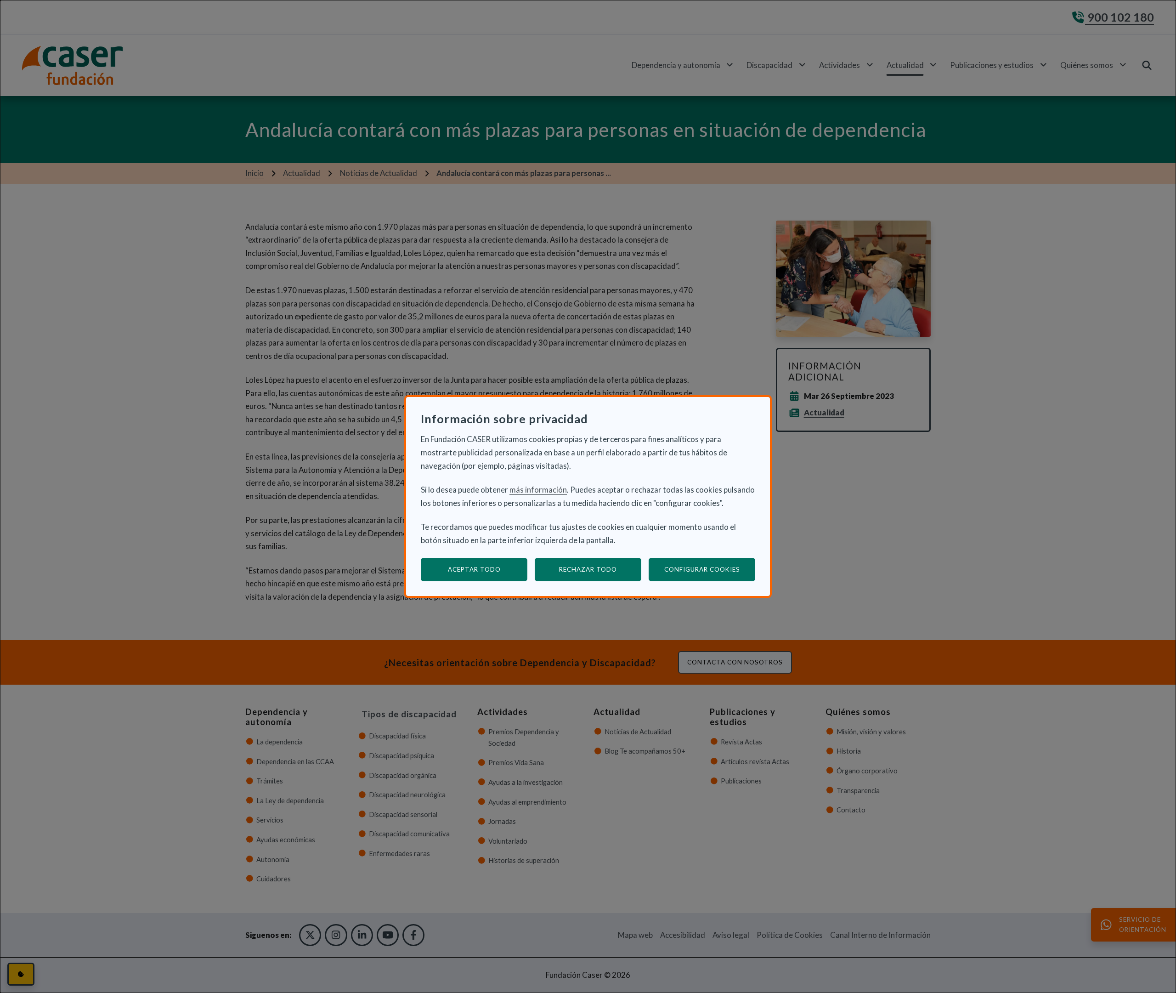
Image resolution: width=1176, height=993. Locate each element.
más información (538, 489)
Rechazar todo (588, 569)
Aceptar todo (474, 569)
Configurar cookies (709, 569)
